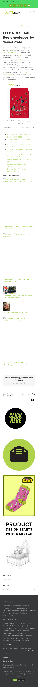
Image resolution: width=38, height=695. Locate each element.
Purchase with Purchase (21, 636)
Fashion (6, 651)
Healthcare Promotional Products (16, 606)
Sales (20, 665)
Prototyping (7, 628)
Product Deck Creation (25, 623)
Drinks (16, 648)
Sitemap (22, 674)
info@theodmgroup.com (11, 1)
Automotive (7, 648)
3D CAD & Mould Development (15, 626)
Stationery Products (19, 611)
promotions (23, 55)
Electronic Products (11, 608)
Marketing (28, 665)
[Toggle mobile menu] (34, 12)
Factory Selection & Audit (24, 628)
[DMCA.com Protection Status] (19, 680)
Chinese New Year (10, 53)
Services (6, 619)
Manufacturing (8, 631)
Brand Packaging (16, 638)
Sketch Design (8, 623)
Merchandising (9, 667)
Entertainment (25, 648)
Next (32, 26)
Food (12, 651)
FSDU (6, 638)
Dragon (23, 60)
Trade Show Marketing (20, 640)
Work (14, 619)
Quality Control (22, 631)
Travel (30, 651)
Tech (24, 651)
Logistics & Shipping (11, 633)
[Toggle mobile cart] (31, 12)
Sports (18, 651)
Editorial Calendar (10, 661)
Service (6, 653)
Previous (24, 26)
